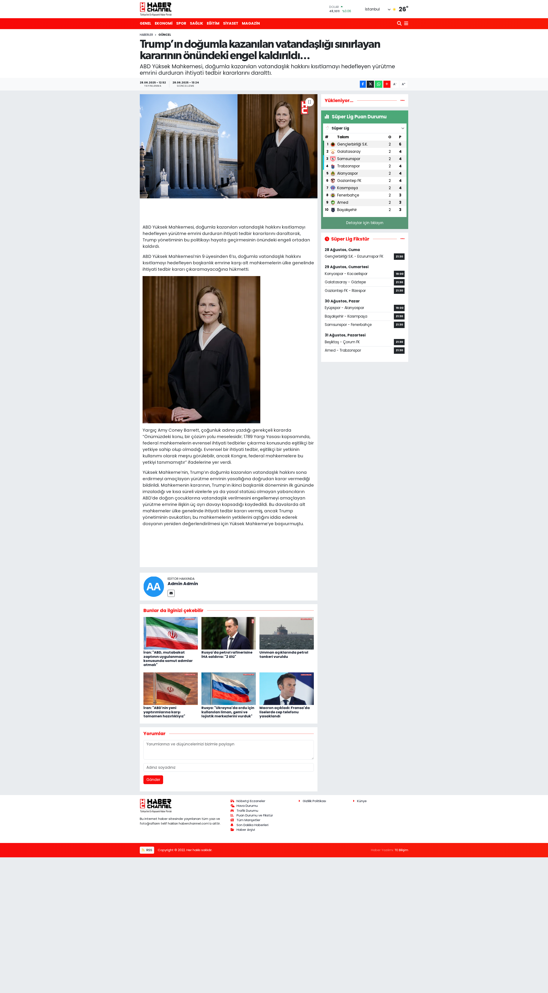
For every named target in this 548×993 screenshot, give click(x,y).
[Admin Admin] (153, 586)
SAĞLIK (196, 23)
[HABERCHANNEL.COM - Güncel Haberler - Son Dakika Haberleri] (156, 9)
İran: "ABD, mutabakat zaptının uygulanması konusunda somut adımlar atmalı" (168, 658)
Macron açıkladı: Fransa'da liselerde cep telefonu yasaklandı (284, 711)
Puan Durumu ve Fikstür (255, 815)
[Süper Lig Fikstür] (403, 238)
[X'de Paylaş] (370, 84)
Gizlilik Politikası (314, 801)
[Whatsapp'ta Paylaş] (378, 84)
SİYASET (230, 23)
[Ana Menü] (405, 23)
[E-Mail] (171, 593)
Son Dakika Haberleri (252, 825)
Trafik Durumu (247, 810)
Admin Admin (183, 584)
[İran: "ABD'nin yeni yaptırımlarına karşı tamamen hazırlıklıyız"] (170, 688)
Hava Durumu (247, 805)
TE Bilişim (401, 850)
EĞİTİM (213, 23)
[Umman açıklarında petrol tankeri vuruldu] (286, 632)
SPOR (181, 23)
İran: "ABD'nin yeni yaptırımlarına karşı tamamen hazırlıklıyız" (164, 711)
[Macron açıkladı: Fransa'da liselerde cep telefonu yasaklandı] (286, 688)
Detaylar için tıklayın (364, 222)
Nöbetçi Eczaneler (251, 801)
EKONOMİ (164, 23)
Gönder (153, 779)
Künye (362, 801)
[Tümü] (403, 100)
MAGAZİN (251, 23)
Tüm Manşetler (248, 820)
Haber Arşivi (246, 829)
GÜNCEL (164, 35)
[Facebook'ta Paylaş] (363, 84)
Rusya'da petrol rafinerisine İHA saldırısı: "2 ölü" (226, 654)
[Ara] (399, 23)
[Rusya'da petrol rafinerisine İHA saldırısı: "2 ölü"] (228, 632)
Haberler (146, 35)
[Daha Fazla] (386, 84)
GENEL (145, 23)
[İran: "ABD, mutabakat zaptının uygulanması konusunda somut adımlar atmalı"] (170, 632)
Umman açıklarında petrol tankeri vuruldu (283, 654)
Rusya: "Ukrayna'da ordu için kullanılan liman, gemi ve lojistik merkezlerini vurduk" (227, 711)
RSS (149, 850)
